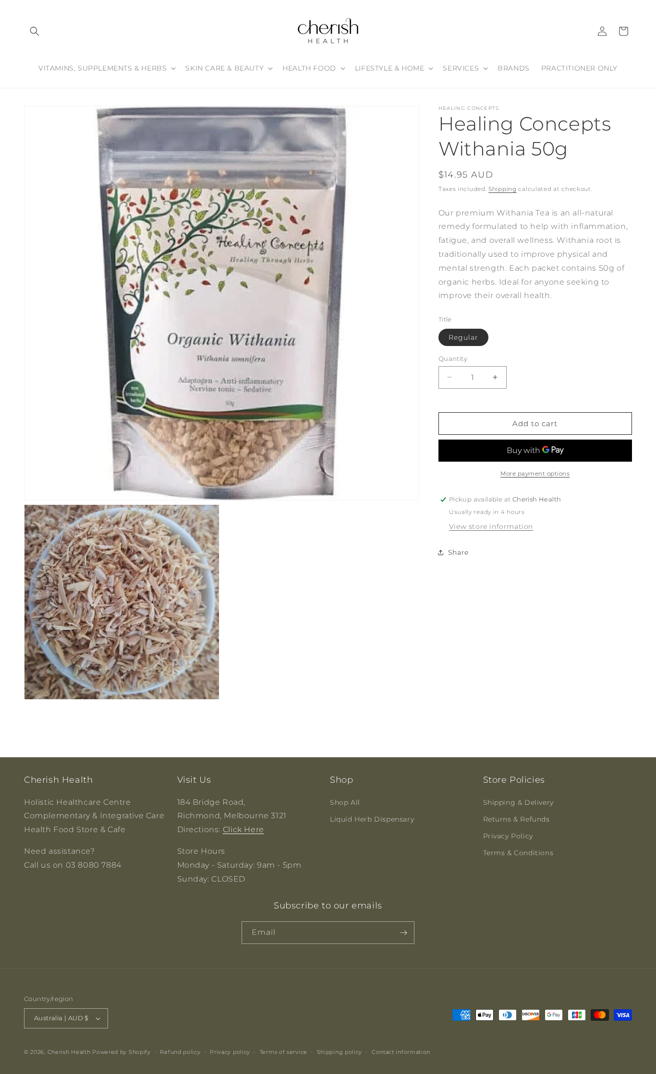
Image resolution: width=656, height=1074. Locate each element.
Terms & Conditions (518, 852)
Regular (463, 337)
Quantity (452, 358)
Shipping (502, 188)
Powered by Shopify (121, 1052)
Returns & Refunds (516, 819)
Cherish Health (69, 1052)
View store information (491, 526)
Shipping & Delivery (518, 802)
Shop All (345, 802)
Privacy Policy (508, 836)
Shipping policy (340, 1052)
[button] (34, 31)
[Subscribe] (403, 932)
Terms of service (283, 1052)
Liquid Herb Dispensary (372, 819)
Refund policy (180, 1052)
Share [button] (458, 552)
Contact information (401, 1052)
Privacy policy (230, 1052)
